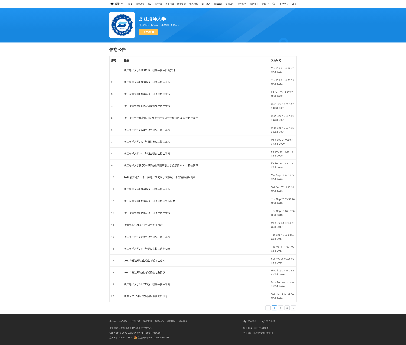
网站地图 (171, 321)
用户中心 (283, 3)
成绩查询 (217, 3)
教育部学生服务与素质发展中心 (136, 327)
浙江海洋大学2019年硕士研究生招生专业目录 (149, 201)
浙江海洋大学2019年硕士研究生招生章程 (147, 213)
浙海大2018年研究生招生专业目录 (143, 225)
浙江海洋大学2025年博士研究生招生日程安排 (149, 70)
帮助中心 (159, 321)
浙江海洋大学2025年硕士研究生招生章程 (147, 82)
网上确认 (205, 3)
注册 (294, 3)
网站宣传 (183, 321)
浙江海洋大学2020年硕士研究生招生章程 (147, 189)
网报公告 (181, 3)
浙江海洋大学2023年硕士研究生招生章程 (147, 94)
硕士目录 (169, 3)
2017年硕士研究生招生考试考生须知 (144, 260)
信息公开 (254, 3)
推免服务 (242, 3)
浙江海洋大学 (152, 18)
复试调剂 (230, 3)
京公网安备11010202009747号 (153, 337)
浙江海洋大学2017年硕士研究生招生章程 (147, 284)
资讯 (150, 3)
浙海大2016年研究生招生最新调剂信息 (146, 296)
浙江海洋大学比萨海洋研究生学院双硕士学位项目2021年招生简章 (161, 165)
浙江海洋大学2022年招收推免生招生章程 (147, 106)
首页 (130, 3)
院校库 (158, 3)
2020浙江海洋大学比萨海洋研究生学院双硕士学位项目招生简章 (160, 177)
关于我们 (135, 321)
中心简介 (123, 321)
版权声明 (147, 321)
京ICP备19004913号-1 (120, 337)
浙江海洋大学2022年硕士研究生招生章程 (147, 129)
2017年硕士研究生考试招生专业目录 (144, 272)
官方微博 (270, 321)
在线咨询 (149, 32)
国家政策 (140, 3)
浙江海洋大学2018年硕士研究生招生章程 (147, 236)
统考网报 (193, 3)
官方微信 (251, 321)
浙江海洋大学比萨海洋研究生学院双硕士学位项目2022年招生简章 (161, 118)
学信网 (112, 321)
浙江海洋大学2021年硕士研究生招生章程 (147, 153)
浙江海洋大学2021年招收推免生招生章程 (147, 141)
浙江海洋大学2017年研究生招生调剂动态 (147, 248)
